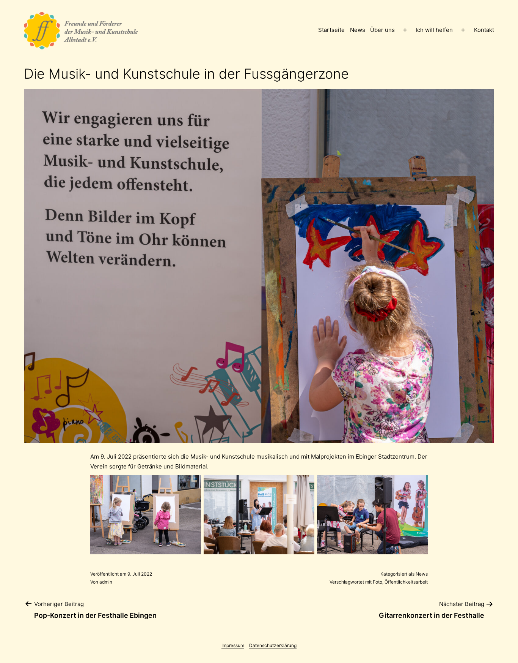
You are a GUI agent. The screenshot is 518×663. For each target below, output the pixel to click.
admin (105, 582)
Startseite (331, 29)
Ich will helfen (434, 29)
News (357, 29)
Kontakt (484, 29)
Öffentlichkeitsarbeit (406, 582)
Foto (377, 582)
